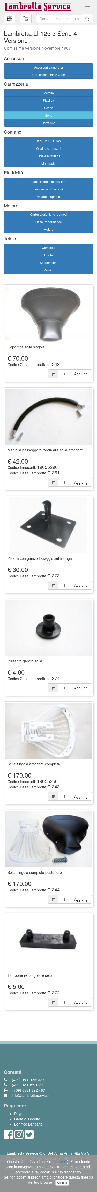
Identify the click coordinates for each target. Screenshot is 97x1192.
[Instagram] (19, 1136)
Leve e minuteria (48, 156)
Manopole (48, 163)
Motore (49, 229)
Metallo (48, 93)
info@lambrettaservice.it (31, 1095)
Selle (48, 115)
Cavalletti (48, 247)
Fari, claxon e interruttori (48, 181)
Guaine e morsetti (48, 148)
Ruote (48, 255)
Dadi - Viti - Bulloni (48, 141)
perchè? (60, 1161)
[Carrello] (9, 18)
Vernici (48, 270)
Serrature (48, 123)
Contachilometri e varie (48, 74)
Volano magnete (48, 196)
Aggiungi (81, 373)
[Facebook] (8, 1136)
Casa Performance (48, 222)
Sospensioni (48, 262)
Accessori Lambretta (48, 67)
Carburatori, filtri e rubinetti (48, 214)
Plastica (48, 100)
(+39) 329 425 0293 (27, 1084)
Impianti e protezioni (48, 189)
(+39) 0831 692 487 (27, 1079)
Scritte (48, 108)
